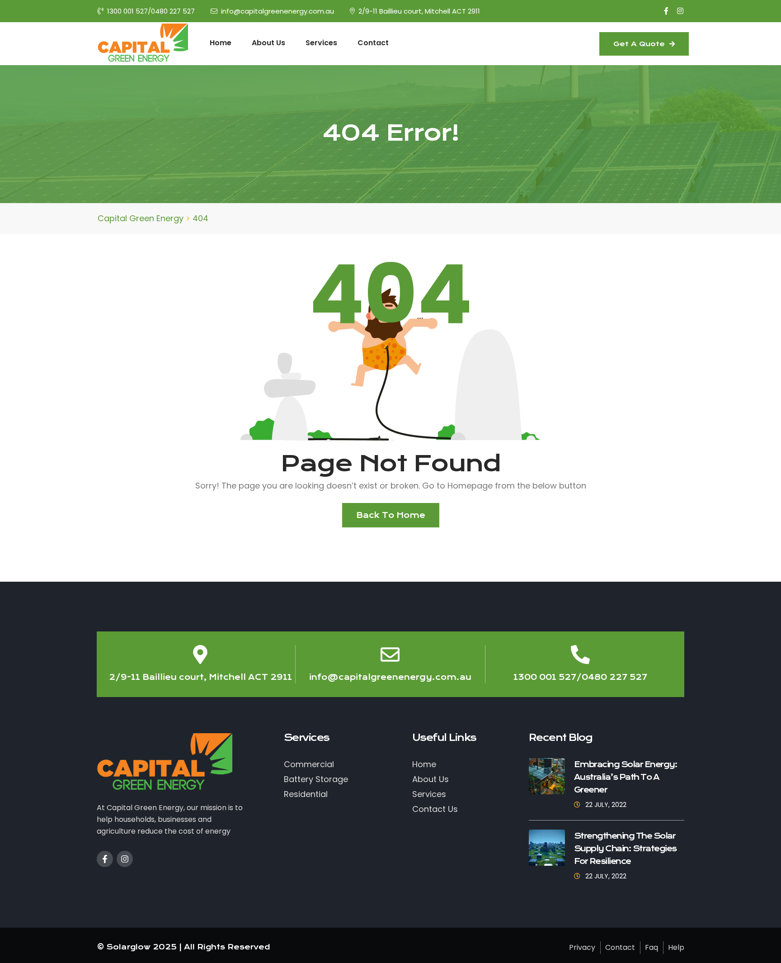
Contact (373, 43)
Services (321, 43)
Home (220, 43)
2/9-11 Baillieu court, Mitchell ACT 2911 (419, 11)
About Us (268, 43)
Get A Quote (640, 44)
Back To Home (390, 515)
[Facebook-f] (105, 859)
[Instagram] (125, 859)
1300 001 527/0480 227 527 (151, 11)
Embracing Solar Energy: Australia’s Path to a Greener (625, 777)
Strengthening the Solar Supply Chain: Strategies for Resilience (625, 848)
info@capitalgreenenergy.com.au (277, 11)
